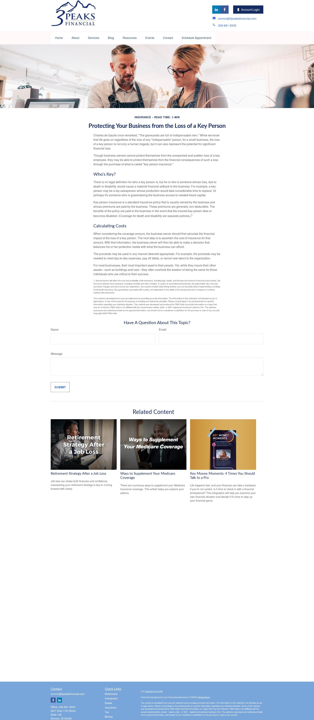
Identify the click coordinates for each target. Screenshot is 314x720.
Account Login (250, 9)
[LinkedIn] (216, 9)
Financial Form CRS (154, 691)
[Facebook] (224, 9)
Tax (107, 712)
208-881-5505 (67, 707)
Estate (108, 703)
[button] (59, 37)
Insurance (110, 707)
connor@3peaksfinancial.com (68, 694)
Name (55, 329)
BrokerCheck (204, 697)
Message (57, 354)
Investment (111, 698)
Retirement (111, 694)
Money (109, 716)
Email (162, 329)
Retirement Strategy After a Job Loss (78, 473)
